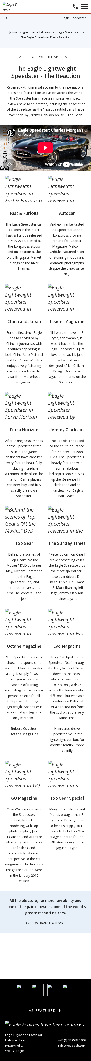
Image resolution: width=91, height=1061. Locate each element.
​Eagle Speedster (68, 32)
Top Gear (24, 543)
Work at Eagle (14, 1051)
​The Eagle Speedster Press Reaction (46, 37)
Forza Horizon (24, 430)
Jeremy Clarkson (66, 430)
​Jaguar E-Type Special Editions (29, 32)
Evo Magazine (67, 646)
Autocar (67, 213)
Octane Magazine (24, 646)
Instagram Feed (15, 1040)
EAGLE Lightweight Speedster (45, 57)
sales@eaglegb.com (72, 1046)
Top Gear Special (67, 798)
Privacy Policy (14, 1046)
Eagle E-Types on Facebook (23, 1035)
